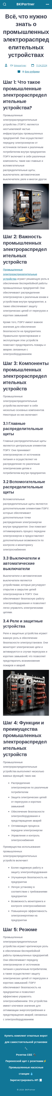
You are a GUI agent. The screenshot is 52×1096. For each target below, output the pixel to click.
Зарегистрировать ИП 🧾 (26, 1080)
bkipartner (20, 65)
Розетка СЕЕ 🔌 (26, 1054)
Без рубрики (32, 71)
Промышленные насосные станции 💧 (26, 1070)
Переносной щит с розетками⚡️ (26, 1061)
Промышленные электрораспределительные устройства (20, 274)
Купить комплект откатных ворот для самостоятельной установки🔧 (26, 1042)
